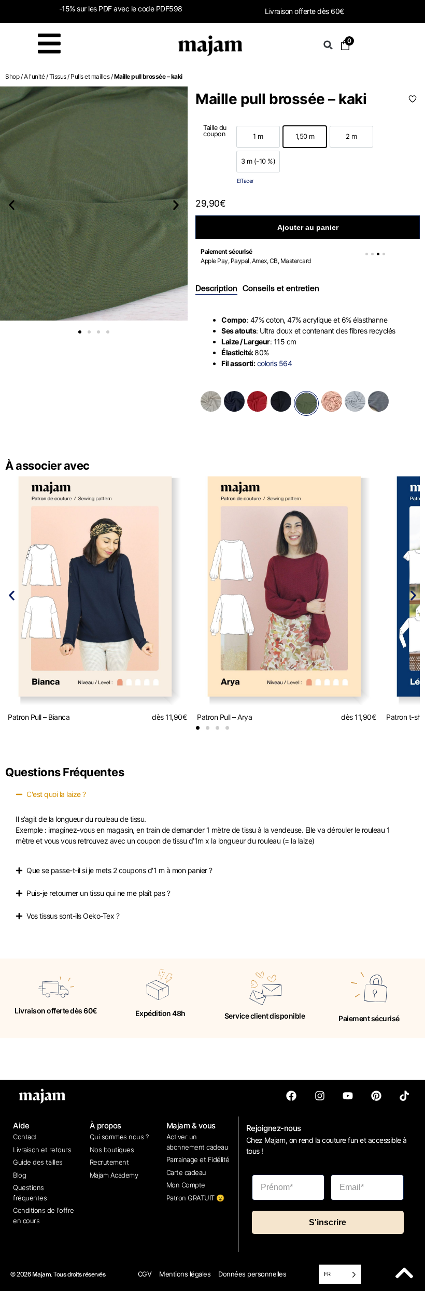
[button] (328, 45)
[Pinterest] (376, 1095)
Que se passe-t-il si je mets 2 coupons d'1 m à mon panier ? (119, 870)
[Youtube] (347, 1095)
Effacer (245, 181)
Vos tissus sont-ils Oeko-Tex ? (72, 915)
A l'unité (34, 76)
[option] (258, 136)
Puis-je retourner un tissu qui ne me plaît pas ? (98, 893)
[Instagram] (319, 1095)
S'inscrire (327, 1222)
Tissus (57, 76)
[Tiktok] (404, 1095)
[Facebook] (291, 1095)
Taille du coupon (214, 131)
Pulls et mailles (89, 76)
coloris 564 (274, 363)
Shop (12, 76)
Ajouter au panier (307, 227)
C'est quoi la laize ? (56, 794)
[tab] (216, 289)
